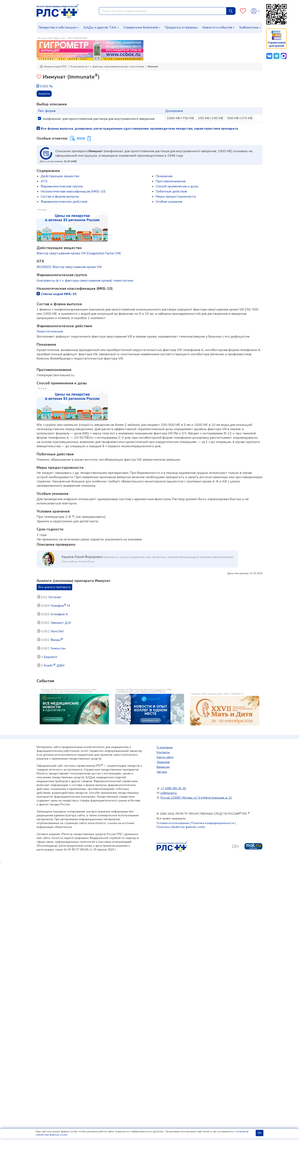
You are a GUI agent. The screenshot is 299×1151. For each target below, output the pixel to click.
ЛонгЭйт (57, 631)
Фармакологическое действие (64, 201)
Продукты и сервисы (181, 27)
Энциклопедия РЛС (55, 66)
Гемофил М (60, 605)
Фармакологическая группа (62, 186)
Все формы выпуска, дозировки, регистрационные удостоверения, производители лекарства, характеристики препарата (139, 128)
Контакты (163, 752)
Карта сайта (165, 757)
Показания (164, 176)
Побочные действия (171, 191)
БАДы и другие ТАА (100, 27)
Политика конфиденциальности (212, 823)
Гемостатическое (50, 331)
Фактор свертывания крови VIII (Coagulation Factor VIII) (79, 253)
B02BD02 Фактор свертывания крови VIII (69, 267)
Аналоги (44, 94)
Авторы (162, 772)
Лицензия (163, 762)
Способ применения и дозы (177, 186)
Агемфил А (59, 614)
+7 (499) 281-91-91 (173, 788)
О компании (165, 747)
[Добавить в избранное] (39, 77)
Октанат (55, 597)
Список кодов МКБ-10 (58, 294)
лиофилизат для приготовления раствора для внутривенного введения (98, 119)
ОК (260, 1133)
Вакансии (163, 767)
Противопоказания (171, 181)
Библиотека (248, 27)
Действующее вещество (60, 176)
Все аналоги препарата (54, 587)
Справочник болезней (140, 27)
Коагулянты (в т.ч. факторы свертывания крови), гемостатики (107, 66)
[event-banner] (224, 711)
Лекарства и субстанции (57, 27)
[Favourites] (243, 11)
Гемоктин (57, 648)
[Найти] (231, 11)
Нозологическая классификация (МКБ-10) (73, 191)
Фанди (56, 640)
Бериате (50, 657)
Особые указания (169, 201)
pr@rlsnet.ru (168, 793)
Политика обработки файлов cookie (181, 827)
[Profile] (255, 11)
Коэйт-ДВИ (54, 665)
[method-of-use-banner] (90, 50)
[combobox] (162, 11)
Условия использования (173, 823)
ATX (44, 181)
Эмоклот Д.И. (60, 623)
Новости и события (217, 27)
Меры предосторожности (176, 196)
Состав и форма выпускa (60, 196)
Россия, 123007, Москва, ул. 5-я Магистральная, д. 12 (196, 798)
